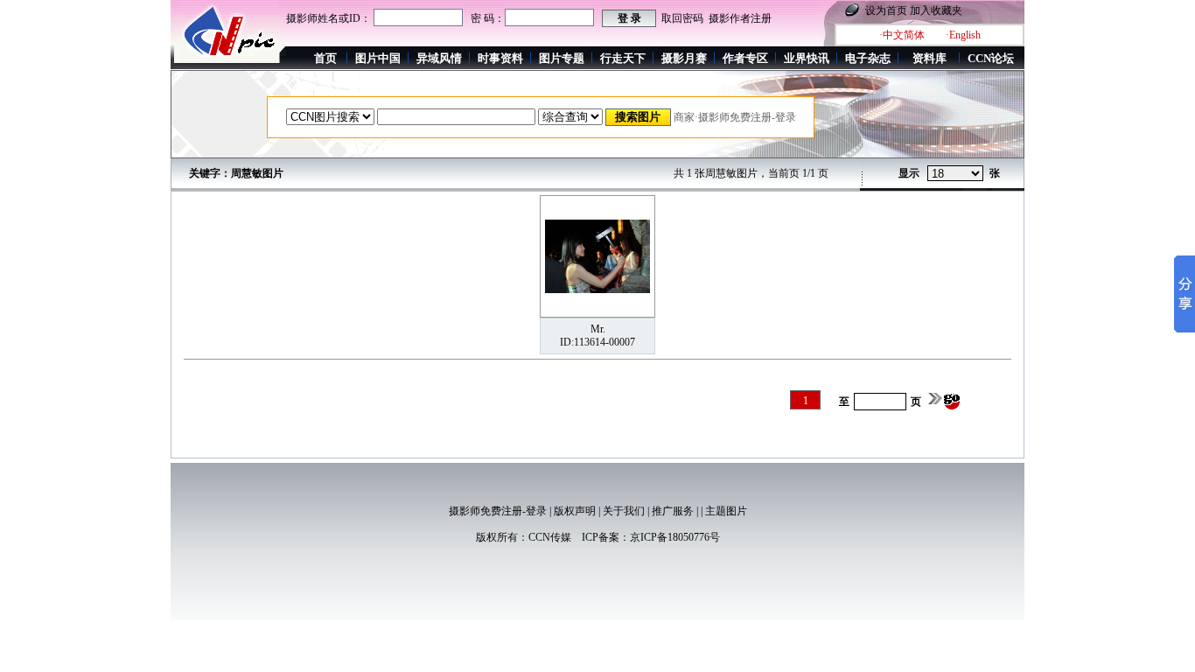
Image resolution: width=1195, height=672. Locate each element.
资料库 (929, 58)
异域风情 (439, 58)
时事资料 (500, 58)
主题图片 (726, 511)
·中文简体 (902, 35)
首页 (325, 58)
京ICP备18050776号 (675, 537)
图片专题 (561, 58)
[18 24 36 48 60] (955, 174)
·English (963, 35)
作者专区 (745, 58)
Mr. (598, 329)
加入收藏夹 (936, 10)
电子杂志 (868, 58)
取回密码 (682, 18)
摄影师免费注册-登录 (498, 511)
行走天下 (623, 58)
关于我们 (624, 511)
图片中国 (378, 58)
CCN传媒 (549, 537)
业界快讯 (806, 58)
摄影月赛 (684, 58)
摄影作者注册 (740, 18)
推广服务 (673, 511)
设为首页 (886, 10)
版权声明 (575, 511)
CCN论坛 (991, 58)
